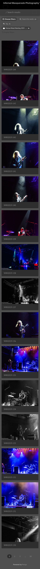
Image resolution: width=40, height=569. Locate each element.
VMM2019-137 (10, 307)
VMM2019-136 (10, 341)
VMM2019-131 (10, 511)
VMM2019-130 (10, 545)
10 (31, 556)
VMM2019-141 (10, 171)
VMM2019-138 (10, 273)
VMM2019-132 (10, 477)
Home (4, 12)
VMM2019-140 (10, 205)
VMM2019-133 (10, 443)
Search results (13, 12)
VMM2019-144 (10, 69)
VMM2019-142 (10, 137)
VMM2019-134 (10, 409)
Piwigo (24, 564)
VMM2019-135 (10, 375)
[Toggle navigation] (5, 6)
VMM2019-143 (10, 103)
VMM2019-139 (10, 239)
